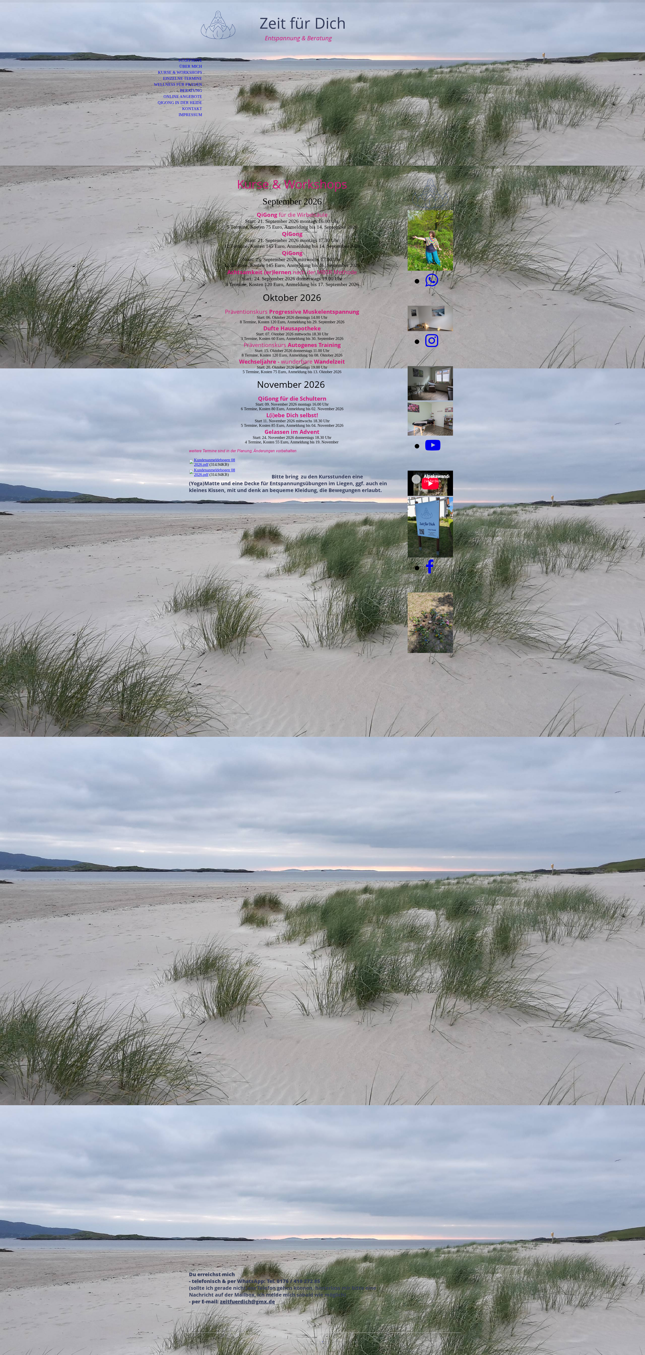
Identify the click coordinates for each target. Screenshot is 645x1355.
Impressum (190, 115)
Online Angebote (183, 96)
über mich (190, 66)
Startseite (190, 60)
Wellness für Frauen (178, 84)
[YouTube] (432, 445)
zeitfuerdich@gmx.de (247, 1301)
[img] (218, 24)
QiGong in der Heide (180, 102)
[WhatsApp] (431, 280)
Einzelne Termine (182, 78)
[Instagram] (431, 341)
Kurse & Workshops (180, 72)
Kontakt (192, 109)
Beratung (191, 90)
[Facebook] (429, 567)
